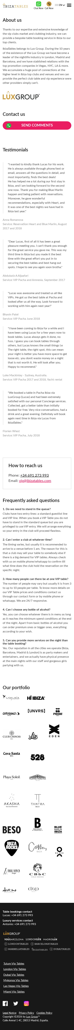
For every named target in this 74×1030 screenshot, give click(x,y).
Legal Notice (9, 1013)
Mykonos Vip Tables (15, 980)
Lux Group (32, 1017)
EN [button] (61, 5)
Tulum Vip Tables (13, 963)
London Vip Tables (14, 969)
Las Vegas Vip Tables (16, 986)
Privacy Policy (26, 1013)
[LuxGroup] (11, 932)
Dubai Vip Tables (13, 974)
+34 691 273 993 (34, 475)
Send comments (37, 125)
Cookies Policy (44, 1013)
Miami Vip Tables (14, 991)
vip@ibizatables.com (35, 481)
